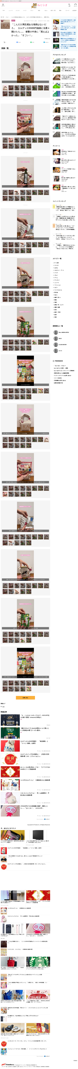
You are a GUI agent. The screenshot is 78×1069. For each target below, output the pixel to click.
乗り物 (56, 292)
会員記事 (74, 10)
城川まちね (48, 38)
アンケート (56, 146)
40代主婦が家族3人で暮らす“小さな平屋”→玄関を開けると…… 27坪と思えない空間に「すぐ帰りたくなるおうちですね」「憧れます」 (68, 128)
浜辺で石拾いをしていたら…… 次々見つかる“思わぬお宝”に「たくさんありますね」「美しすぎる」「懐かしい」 (69, 136)
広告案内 (14, 1066)
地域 (39, 10)
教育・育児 (53, 10)
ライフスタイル (58, 290)
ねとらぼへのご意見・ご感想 (60, 368)
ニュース (11, 10)
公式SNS (10, 1066)
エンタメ (18, 10)
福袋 (3, 706)
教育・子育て (57, 312)
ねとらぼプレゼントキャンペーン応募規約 (63, 370)
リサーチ (67, 10)
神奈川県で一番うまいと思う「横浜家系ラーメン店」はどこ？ (68, 188)
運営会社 (38, 1066)
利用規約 (75, 1060)
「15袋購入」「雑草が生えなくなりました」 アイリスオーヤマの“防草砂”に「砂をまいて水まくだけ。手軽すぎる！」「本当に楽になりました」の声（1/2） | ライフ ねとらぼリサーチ (65, 248)
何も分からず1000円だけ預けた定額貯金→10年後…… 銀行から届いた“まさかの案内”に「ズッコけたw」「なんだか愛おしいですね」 (69, 95)
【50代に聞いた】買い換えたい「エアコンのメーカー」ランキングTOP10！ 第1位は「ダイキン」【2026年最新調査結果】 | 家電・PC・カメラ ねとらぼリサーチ (65, 229)
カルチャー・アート (59, 270)
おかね (56, 267)
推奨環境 (47, 1066)
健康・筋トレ (57, 297)
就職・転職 (57, 307)
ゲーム (56, 277)
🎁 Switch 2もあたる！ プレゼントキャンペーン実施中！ (11, 1)
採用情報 (43, 1066)
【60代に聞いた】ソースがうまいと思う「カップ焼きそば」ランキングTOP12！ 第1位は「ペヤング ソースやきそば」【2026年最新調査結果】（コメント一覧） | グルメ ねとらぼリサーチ (65, 239)
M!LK (60, 338)
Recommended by (40, 819)
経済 (55, 314)
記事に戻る (25, 697)
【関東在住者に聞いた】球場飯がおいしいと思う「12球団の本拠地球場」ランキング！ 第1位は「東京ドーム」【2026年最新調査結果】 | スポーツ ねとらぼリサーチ (65, 210)
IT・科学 (56, 262)
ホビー (56, 287)
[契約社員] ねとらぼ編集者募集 (61, 373)
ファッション (57, 285)
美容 (55, 317)
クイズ (24, 10)
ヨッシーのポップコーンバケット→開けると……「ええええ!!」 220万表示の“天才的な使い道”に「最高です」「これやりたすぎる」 (69, 87)
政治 (55, 309)
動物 (60, 10)
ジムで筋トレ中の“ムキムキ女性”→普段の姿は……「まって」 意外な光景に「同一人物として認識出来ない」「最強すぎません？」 (69, 111)
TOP (4, 10)
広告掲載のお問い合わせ (59, 380)
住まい (46, 10)
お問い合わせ (20, 1066)
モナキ (60, 350)
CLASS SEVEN (62, 344)
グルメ (31, 10)
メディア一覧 (4, 1066)
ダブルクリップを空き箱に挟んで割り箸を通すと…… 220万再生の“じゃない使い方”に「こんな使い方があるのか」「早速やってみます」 (69, 79)
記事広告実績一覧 (58, 383)
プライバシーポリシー (28, 1066)
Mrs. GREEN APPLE (64, 332)
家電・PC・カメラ (58, 304)
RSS (35, 1066)
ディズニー (57, 280)
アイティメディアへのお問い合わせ (62, 375)
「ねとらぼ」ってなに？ (59, 365)
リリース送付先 (57, 378)
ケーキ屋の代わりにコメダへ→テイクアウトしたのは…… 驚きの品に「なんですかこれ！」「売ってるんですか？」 (69, 62)
